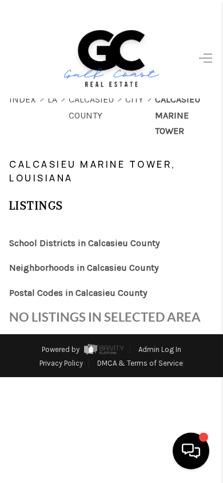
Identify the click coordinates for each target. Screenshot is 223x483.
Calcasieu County (91, 107)
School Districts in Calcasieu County (84, 242)
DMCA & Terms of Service (140, 363)
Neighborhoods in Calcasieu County (83, 267)
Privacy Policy (61, 363)
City (134, 99)
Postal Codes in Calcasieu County (78, 292)
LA (52, 99)
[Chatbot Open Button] (191, 451)
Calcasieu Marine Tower (177, 115)
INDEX (22, 99)
